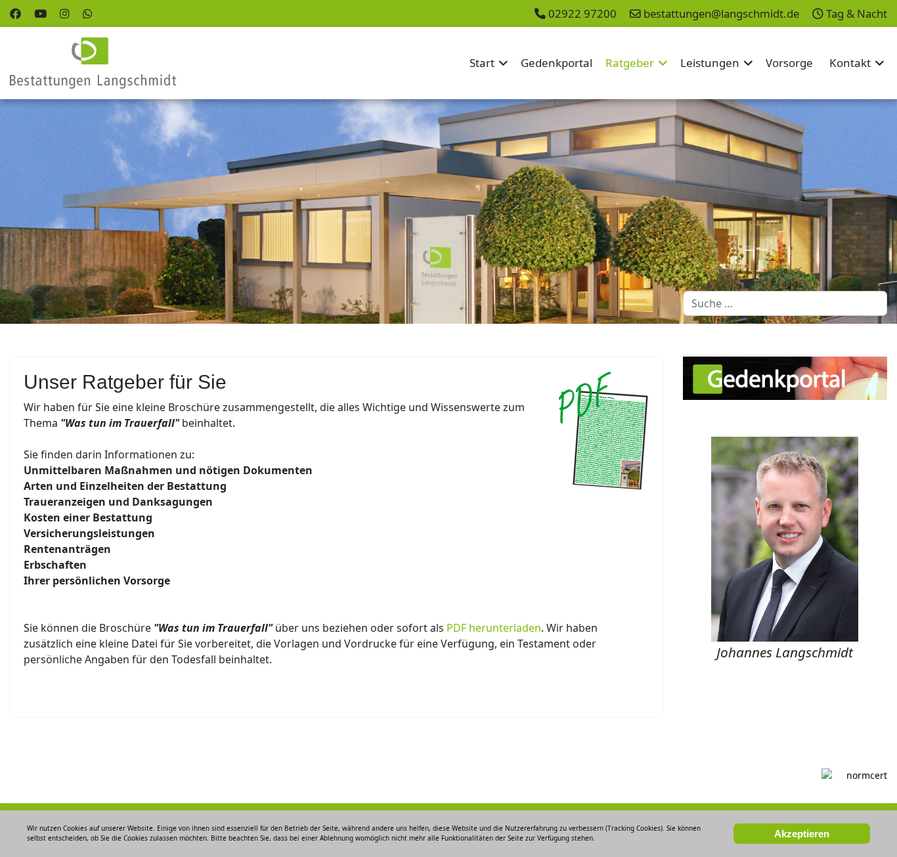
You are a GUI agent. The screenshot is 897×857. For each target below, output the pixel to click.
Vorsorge (789, 62)
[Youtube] (40, 13)
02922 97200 (582, 13)
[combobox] (785, 303)
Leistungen (709, 62)
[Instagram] (65, 13)
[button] (857, 211)
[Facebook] (15, 13)
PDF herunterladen (494, 628)
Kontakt (850, 62)
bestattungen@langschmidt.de (721, 13)
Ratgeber (629, 62)
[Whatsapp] (88, 13)
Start (482, 62)
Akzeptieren (801, 833)
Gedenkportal (556, 62)
